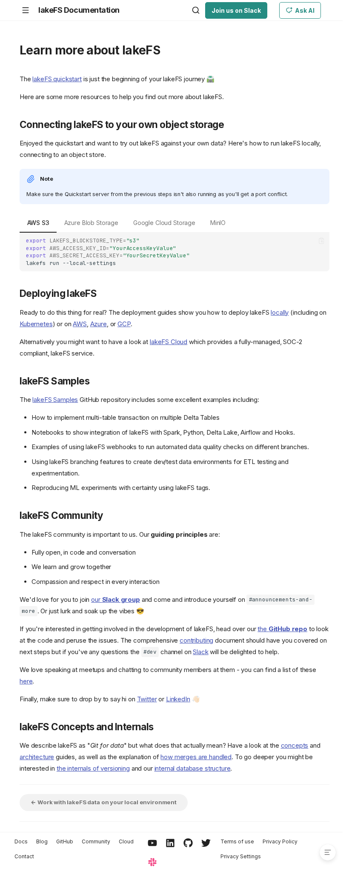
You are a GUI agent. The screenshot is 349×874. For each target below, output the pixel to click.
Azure (98, 324)
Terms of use (237, 841)
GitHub (64, 841)
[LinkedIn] (170, 843)
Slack (200, 652)
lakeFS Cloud (168, 342)
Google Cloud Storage (164, 222)
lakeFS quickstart (56, 79)
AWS (80, 324)
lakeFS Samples (55, 400)
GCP (124, 324)
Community (96, 841)
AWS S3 (38, 222)
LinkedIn (178, 699)
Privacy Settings (240, 856)
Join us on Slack (236, 10)
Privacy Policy (280, 841)
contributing (196, 640)
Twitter (147, 699)
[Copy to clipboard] (321, 241)
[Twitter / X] (206, 843)
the (282, 629)
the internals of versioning (93, 768)
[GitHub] (188, 843)
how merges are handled (196, 757)
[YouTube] (152, 843)
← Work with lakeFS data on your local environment (104, 802)
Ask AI (305, 10)
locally (280, 312)
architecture (37, 757)
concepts (295, 745)
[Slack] (152, 862)
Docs (21, 841)
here (26, 681)
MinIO (218, 222)
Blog (42, 841)
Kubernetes (36, 324)
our (115, 599)
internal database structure (192, 768)
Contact (24, 856)
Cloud (126, 841)
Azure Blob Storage (91, 222)
